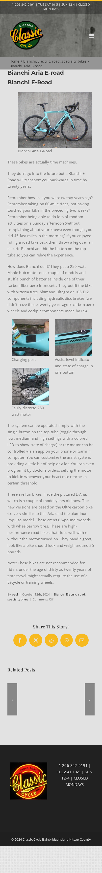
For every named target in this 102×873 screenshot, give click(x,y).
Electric (71, 594)
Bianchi (59, 594)
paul (15, 594)
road (81, 594)
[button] (12, 699)
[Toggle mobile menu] (92, 35)
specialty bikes (17, 599)
